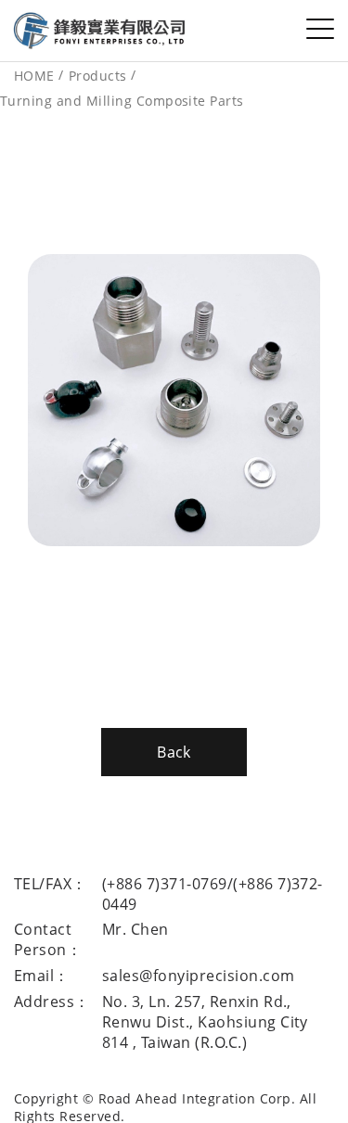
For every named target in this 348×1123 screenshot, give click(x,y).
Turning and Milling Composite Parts (122, 100)
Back (174, 752)
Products (98, 75)
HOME (34, 75)
